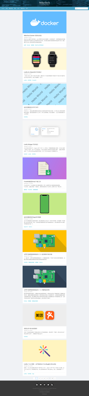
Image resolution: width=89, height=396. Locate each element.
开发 (7, 8)
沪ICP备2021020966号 (44, 391)
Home (3, 8)
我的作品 (23, 8)
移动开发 (11, 8)
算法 (15, 8)
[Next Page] (55, 378)
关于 (27, 8)
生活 (18, 8)
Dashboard (44, 394)
